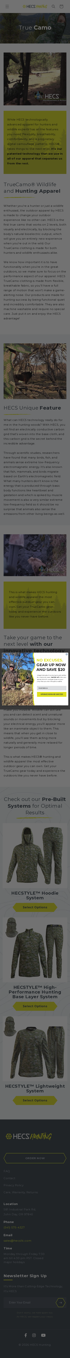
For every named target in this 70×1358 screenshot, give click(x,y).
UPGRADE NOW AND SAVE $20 (51, 694)
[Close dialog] (66, 654)
